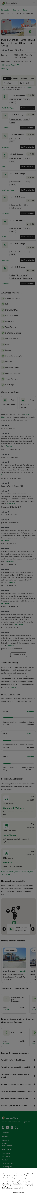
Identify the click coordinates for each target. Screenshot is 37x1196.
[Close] (34, 1171)
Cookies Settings (18, 1192)
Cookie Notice (17, 1188)
